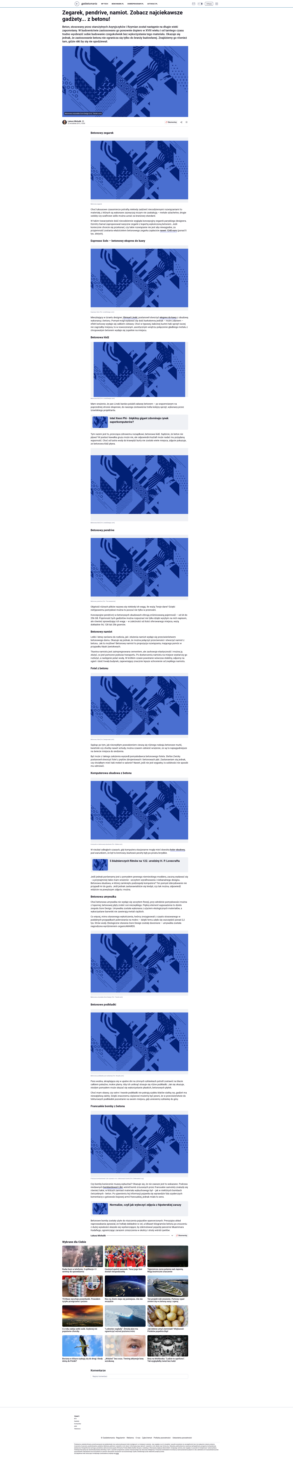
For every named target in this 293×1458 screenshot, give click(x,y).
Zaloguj (209, 4)
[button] (200, 3)
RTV (75, 1419)
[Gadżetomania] (91, 4)
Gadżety (76, 1421)
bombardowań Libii (113, 1187)
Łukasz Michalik (74, 121)
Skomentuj (172, 122)
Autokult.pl (152, 4)
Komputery (77, 1424)
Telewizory (77, 1429)
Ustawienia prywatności (182, 1438)
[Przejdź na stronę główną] (77, 5)
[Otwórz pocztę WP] (193, 4)
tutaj (117, 1453)
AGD (75, 1426)
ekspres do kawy (168, 317)
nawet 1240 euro (168, 230)
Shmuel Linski (130, 317)
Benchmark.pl (118, 4)
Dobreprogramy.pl (136, 4)
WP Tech (104, 4)
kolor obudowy (177, 849)
